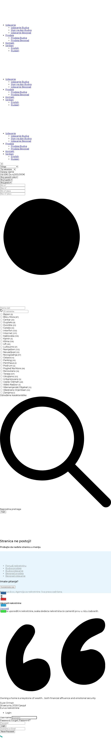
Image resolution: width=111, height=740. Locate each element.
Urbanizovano (12, 379)
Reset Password (7, 732)
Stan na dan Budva (21, 30)
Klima (8, 341)
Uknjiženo (10, 376)
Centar (8, 319)
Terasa (8, 373)
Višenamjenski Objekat (17, 387)
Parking (9, 360)
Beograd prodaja (14, 573)
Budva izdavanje (14, 571)
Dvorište (9, 325)
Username (5, 717)
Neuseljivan (11, 352)
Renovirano (11, 371)
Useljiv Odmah (13, 382)
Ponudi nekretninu (15, 565)
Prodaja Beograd (20, 40)
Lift (6, 344)
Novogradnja (12, 355)
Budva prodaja (13, 568)
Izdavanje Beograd (21, 32)
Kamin (8, 338)
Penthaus (10, 363)
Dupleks (9, 322)
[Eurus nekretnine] (20, 20)
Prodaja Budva (19, 38)
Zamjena (9, 392)
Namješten (11, 349)
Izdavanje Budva (20, 27)
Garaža (8, 328)
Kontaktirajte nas (7, 587)
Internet (10, 333)
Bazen (8, 314)
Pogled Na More (14, 368)
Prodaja (9, 35)
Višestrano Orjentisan (16, 390)
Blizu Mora (11, 317)
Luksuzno (10, 346)
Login (3, 726)
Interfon (10, 330)
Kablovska (11, 336)
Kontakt (9, 43)
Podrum (9, 365)
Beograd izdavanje (15, 576)
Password (5, 720)
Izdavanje (10, 25)
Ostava (8, 357)
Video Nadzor (12, 384)
